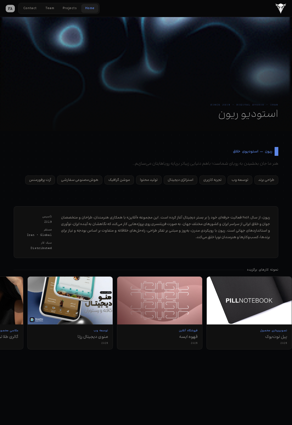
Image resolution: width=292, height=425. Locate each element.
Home (89, 8)
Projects (70, 8)
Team (49, 8)
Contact (30, 8)
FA (10, 8)
